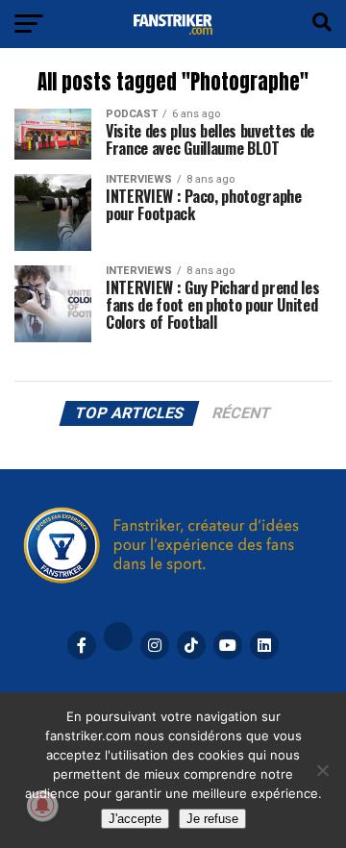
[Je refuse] (322, 770)
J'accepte (135, 818)
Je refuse (212, 818)
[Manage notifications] (42, 805)
